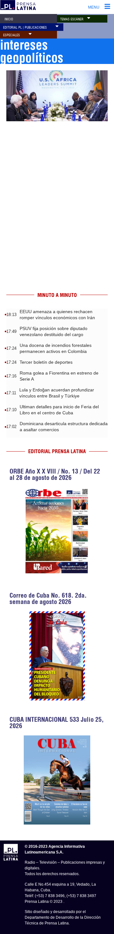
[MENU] (107, 7)
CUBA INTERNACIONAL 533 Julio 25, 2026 (57, 722)
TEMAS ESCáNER (71, 19)
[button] (88, 18)
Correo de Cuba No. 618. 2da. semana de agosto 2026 (48, 598)
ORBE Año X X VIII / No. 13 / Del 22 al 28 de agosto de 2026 (55, 474)
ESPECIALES (11, 35)
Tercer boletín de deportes (46, 362)
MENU (93, 7)
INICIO (8, 19)
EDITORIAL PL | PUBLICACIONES (25, 27)
